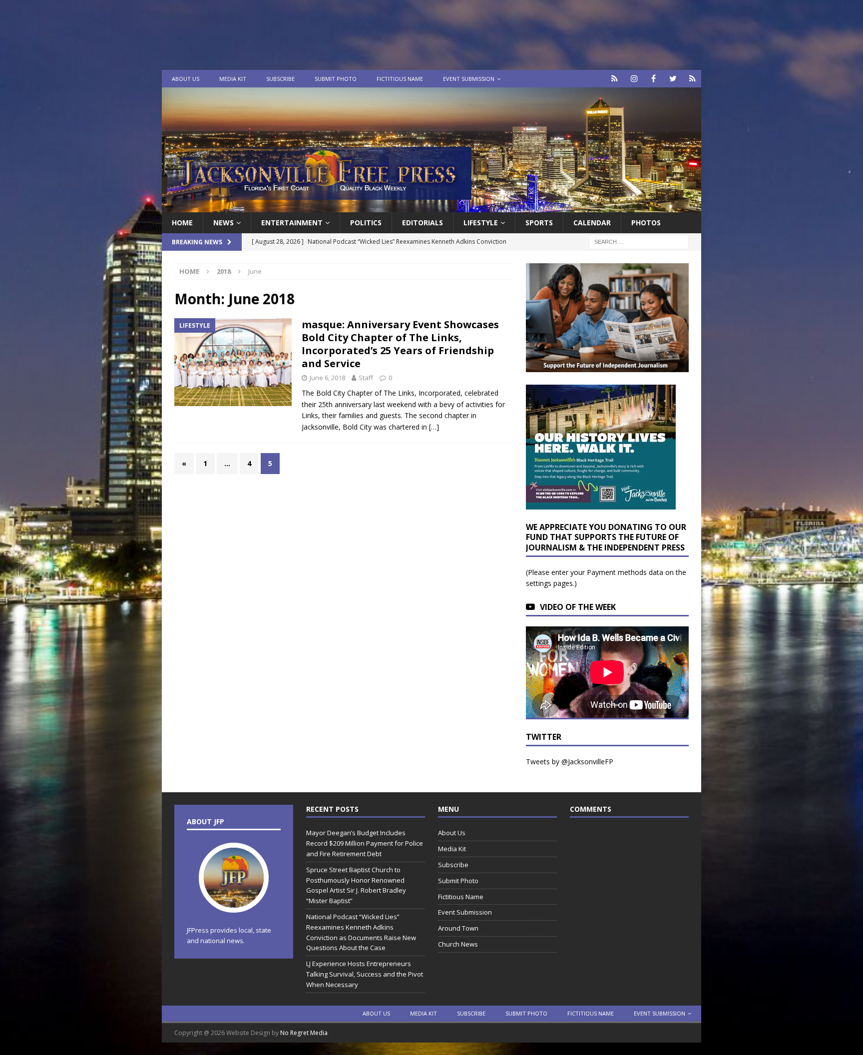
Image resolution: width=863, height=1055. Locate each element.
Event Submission (468, 78)
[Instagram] (634, 78)
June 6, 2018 (327, 377)
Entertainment (292, 222)
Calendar (592, 222)
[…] (434, 427)
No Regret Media (304, 1033)
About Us (185, 78)
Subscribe (280, 78)
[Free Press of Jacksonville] (431, 206)
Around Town (458, 928)
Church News (458, 944)
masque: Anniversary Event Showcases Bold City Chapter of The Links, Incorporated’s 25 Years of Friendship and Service (400, 344)
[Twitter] (673, 78)
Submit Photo (336, 78)
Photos (646, 222)
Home (182, 222)
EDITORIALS (422, 222)
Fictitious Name (400, 78)
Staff (366, 377)
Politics (366, 222)
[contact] (614, 78)
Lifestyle (480, 222)
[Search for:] (639, 241)
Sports (539, 222)
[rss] (692, 78)
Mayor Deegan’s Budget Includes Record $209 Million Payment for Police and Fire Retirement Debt (364, 843)
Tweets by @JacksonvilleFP (569, 761)
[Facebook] (653, 78)
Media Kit (232, 78)
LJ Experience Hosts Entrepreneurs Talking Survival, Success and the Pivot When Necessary (364, 974)
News (223, 222)
